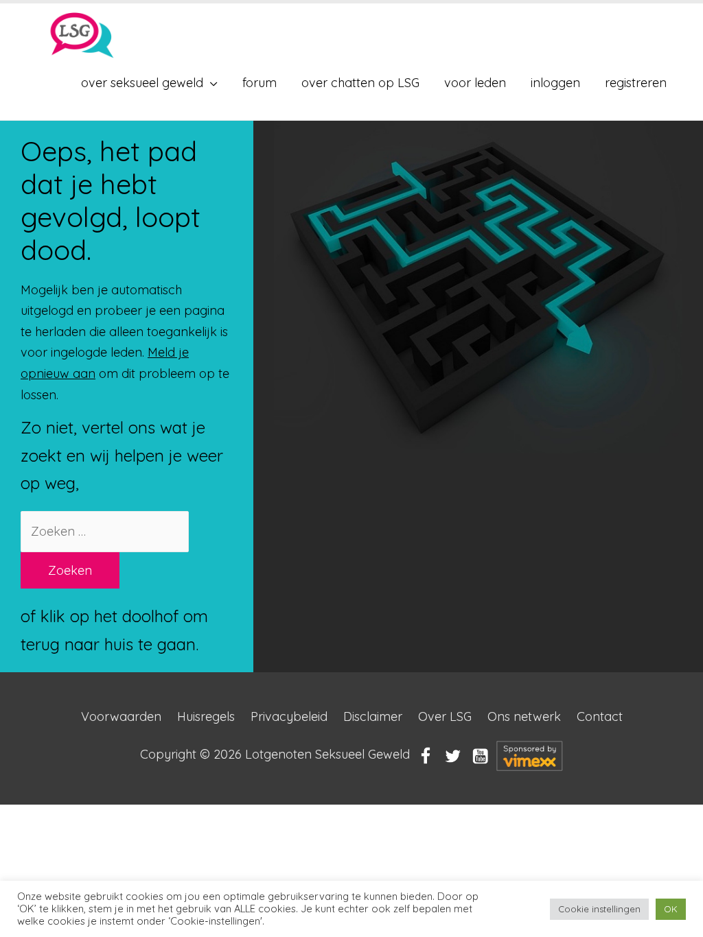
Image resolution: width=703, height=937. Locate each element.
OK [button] (671, 908)
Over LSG (445, 716)
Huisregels (206, 716)
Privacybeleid (289, 716)
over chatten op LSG (360, 83)
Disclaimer (372, 716)
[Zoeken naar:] (105, 531)
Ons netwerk (524, 716)
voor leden (475, 83)
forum (259, 83)
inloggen (555, 83)
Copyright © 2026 (275, 755)
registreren (636, 83)
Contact (600, 716)
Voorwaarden (121, 716)
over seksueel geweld (142, 83)
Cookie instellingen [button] (599, 908)
